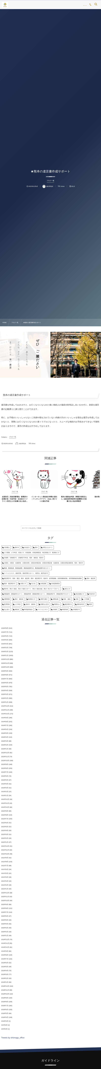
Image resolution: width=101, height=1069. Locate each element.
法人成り (7, 609)
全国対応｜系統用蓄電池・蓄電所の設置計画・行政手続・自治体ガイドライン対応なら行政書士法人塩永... (15, 499)
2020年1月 (4, 935)
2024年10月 (5, 714)
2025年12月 (5, 659)
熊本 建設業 (91, 578)
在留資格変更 (55, 583)
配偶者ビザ (31, 599)
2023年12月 (5, 753)
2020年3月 (4, 928)
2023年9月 (4, 764)
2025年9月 (4, 671)
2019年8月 (4, 955)
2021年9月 (4, 858)
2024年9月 (4, 718)
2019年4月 (4, 970)
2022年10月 (5, 807)
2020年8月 (4, 908)
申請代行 (92, 594)
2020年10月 (5, 900)
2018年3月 (4, 1021)
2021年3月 (4, 881)
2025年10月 (5, 667)
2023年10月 (5, 760)
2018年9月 (4, 998)
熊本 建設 (66, 599)
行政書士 (7, 547)
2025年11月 (5, 663)
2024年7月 (4, 725)
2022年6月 (4, 823)
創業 (90, 604)
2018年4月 (4, 1017)
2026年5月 (4, 640)
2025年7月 (4, 679)
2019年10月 (5, 947)
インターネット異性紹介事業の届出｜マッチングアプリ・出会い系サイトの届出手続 (44, 499)
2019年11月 (5, 943)
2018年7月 (4, 1005)
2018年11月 (5, 990)
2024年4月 (4, 737)
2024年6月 (4, 729)
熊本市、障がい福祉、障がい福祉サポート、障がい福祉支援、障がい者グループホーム (31, 589)
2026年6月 (4, 636)
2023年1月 (4, 795)
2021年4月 (4, 877)
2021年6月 (4, 869)
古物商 (55, 609)
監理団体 (7, 604)
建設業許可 (68, 604)
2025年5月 (4, 686)
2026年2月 (4, 651)
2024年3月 (4, 741)
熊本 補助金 (19, 599)
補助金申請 (80, 604)
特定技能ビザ (80, 594)
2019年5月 (4, 967)
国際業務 (7, 599)
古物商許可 (76, 609)
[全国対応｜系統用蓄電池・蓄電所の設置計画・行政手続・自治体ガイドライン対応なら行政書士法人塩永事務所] (14, 479)
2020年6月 (4, 916)
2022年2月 (4, 838)
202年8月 (4, 1025)
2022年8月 (4, 815)
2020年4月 (4, 924)
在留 (77, 599)
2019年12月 (5, 939)
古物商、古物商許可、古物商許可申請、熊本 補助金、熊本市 (23, 558)
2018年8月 (4, 1002)
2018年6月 (4, 1009)
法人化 (33, 583)
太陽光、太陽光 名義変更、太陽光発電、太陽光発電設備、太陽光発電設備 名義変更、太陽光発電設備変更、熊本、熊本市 (43, 563)
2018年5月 (4, 1013)
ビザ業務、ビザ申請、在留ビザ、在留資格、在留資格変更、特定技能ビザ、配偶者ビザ (31, 552)
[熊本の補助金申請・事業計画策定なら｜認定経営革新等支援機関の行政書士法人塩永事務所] (73, 479)
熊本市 (17, 547)
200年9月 (4, 1029)
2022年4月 (4, 830)
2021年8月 (4, 861)
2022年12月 (5, 799)
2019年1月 (4, 982)
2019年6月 (4, 963)
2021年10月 (5, 854)
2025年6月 (4, 683)
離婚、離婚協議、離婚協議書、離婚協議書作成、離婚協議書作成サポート (27, 568)
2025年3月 (4, 694)
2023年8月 (4, 768)
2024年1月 (4, 749)
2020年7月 (4, 912)
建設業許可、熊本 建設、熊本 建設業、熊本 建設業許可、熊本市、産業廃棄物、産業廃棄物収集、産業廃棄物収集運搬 (43, 578)
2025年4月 (4, 690)
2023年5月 (4, 780)
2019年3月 (4, 974)
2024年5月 (4, 733)
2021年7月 (4, 865)
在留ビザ (23, 583)
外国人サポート (48, 547)
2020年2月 (4, 932)
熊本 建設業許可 (9, 583)
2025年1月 (4, 702)
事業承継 (65, 609)
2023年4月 (4, 784)
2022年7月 (4, 819)
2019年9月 (4, 951)
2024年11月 (5, 710)
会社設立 (27, 547)
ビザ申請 (17, 604)
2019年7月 (4, 959)
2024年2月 (4, 745)
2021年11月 (5, 850)
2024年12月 (5, 706)
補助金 (17, 609)
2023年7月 (4, 772)
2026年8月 (4, 628)
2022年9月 (4, 811)
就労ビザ (67, 589)
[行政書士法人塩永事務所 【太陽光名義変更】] (5, 5)
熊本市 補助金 (30, 604)
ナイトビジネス (43, 609)
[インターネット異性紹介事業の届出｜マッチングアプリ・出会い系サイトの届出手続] (44, 479)
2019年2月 (4, 978)
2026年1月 (4, 655)
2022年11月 (5, 803)
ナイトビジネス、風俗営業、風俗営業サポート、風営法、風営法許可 (26, 573)
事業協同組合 (28, 609)
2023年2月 (4, 791)
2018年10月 (5, 994)
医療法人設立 (45, 604)
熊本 (36, 547)
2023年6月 (4, 776)
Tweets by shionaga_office (12, 1038)
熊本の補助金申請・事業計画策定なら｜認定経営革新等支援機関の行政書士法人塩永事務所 (74, 499)
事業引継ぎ (44, 599)
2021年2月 (4, 885)
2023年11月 (5, 756)
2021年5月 (4, 873)
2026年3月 (4, 647)
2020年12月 (5, 893)
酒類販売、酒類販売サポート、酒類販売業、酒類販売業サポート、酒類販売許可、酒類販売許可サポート (37, 594)
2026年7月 (4, 632)
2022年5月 (4, 827)
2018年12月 (5, 986)
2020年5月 (4, 920)
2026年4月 (4, 644)
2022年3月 (4, 834)
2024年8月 (4, 721)
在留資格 (43, 583)
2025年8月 (4, 675)
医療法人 (57, 604)
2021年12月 (5, 846)
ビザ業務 (86, 599)
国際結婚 (55, 599)
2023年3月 (4, 788)
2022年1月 (4, 842)
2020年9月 (4, 904)
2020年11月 (5, 896)
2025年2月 (4, 698)
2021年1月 (4, 889)
